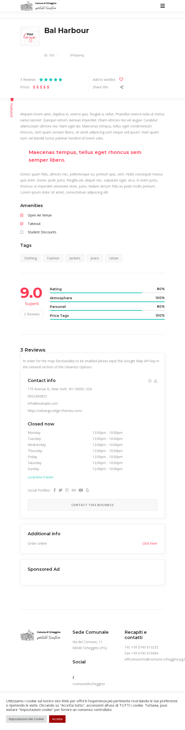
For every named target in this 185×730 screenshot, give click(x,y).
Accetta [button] (57, 719)
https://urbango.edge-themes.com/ (55, 410)
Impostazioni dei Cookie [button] (26, 719)
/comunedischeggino (89, 680)
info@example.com (43, 403)
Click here (149, 543)
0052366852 (37, 396)
